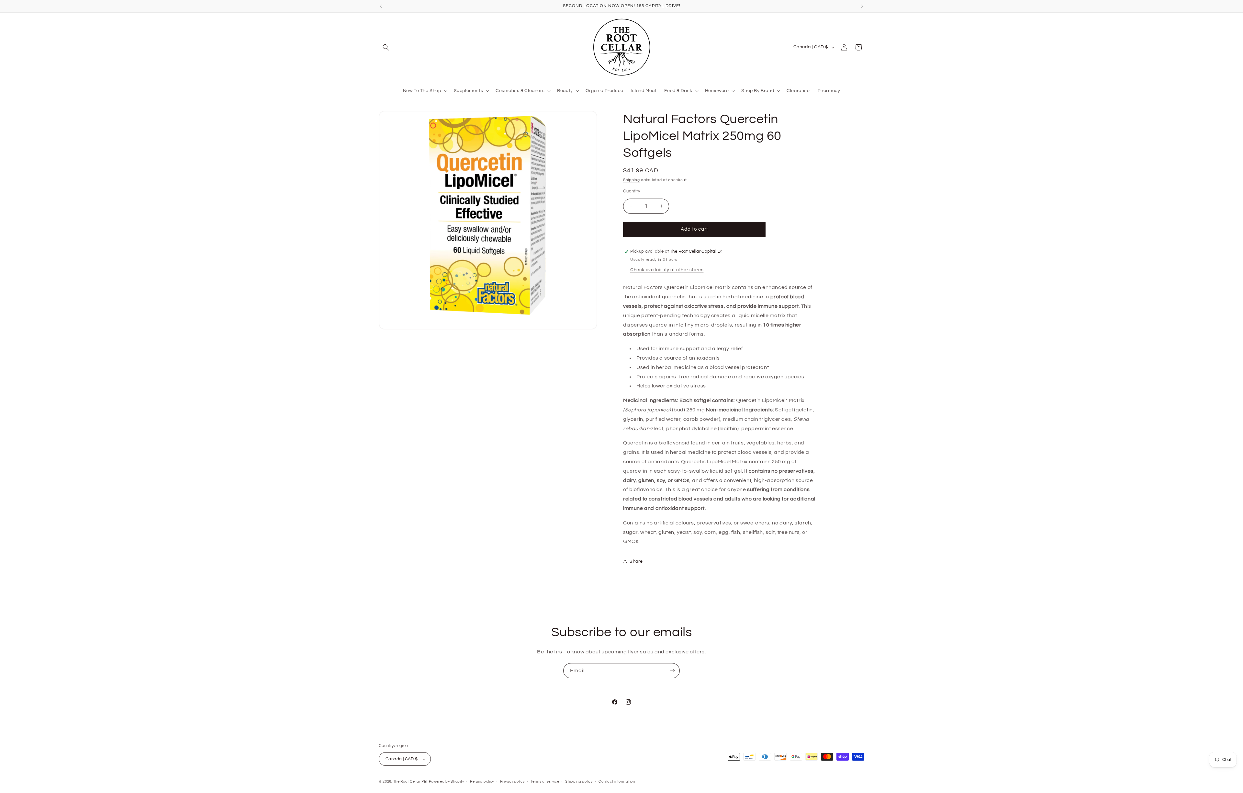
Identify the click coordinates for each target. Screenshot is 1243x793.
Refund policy (482, 781)
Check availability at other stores (666, 270)
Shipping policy (579, 781)
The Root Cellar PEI (410, 782)
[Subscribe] (672, 670)
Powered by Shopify (446, 782)
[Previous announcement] (381, 6)
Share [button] (636, 561)
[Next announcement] (862, 6)
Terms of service (545, 781)
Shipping (631, 180)
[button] (386, 47)
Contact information (617, 781)
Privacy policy (512, 781)
